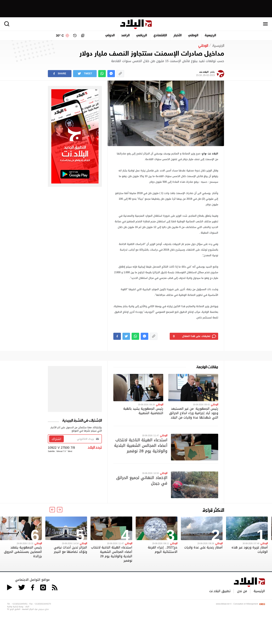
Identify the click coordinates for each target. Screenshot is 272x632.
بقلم (205, 73)
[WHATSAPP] (102, 73)
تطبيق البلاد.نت (219, 591)
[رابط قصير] (120, 73)
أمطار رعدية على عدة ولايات (203, 547)
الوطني (193, 35)
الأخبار (177, 35)
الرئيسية (210, 35)
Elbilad (136, 24)
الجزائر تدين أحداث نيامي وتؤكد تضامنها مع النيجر (70, 549)
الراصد (125, 35)
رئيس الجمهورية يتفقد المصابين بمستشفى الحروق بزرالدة (23, 551)
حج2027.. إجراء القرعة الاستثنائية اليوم (162, 549)
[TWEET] (126, 336)
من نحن (242, 591)
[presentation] (59, 509)
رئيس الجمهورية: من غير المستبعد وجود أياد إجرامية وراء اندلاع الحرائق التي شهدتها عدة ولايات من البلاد (193, 413)
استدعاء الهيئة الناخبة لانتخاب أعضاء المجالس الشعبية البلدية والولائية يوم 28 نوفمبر (140, 445)
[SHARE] (117, 336)
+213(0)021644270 (42, 604)
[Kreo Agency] (262, 604)
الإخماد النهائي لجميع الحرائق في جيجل (141, 480)
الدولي (110, 35)
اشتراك (56, 439)
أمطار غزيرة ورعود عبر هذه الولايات (250, 549)
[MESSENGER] (111, 73)
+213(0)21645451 (20, 604)
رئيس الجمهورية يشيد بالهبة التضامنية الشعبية (143, 411)
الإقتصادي (160, 35)
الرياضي (141, 35)
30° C (60, 35)
